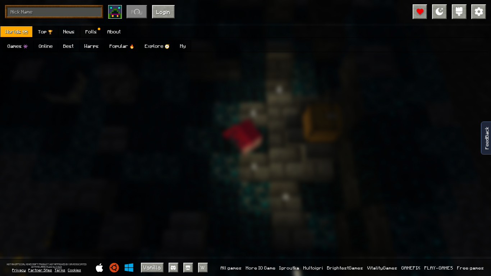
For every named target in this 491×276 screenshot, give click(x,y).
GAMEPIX (411, 267)
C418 (59, 267)
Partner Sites (40, 270)
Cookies (74, 270)
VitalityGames (382, 267)
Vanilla (152, 267)
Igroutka (289, 267)
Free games (470, 267)
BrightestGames (345, 267)
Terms (60, 270)
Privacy (19, 270)
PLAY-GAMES (439, 267)
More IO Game (261, 267)
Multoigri (313, 267)
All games (231, 267)
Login (163, 12)
